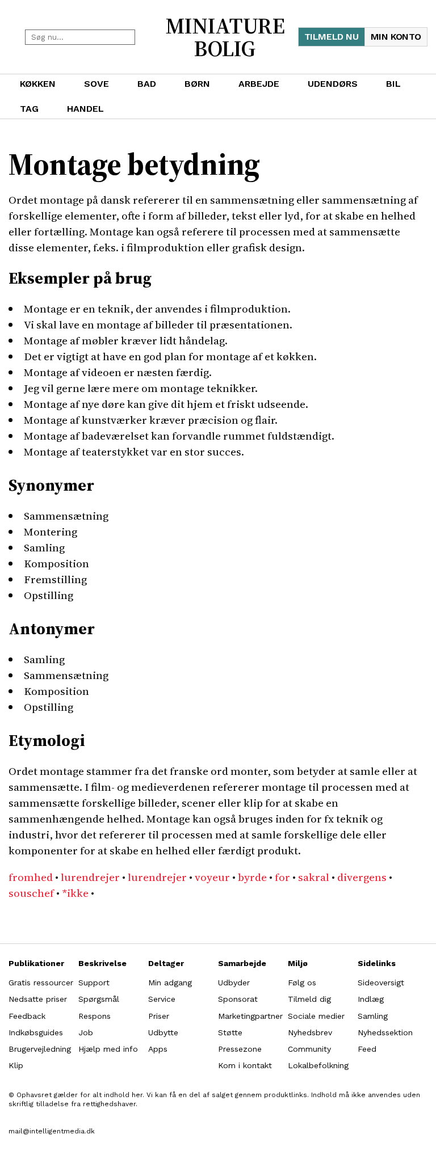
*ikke (75, 893)
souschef (31, 893)
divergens (362, 877)
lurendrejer (90, 877)
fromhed (31, 877)
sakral (313, 877)
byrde (252, 877)
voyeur (212, 877)
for (282, 877)
